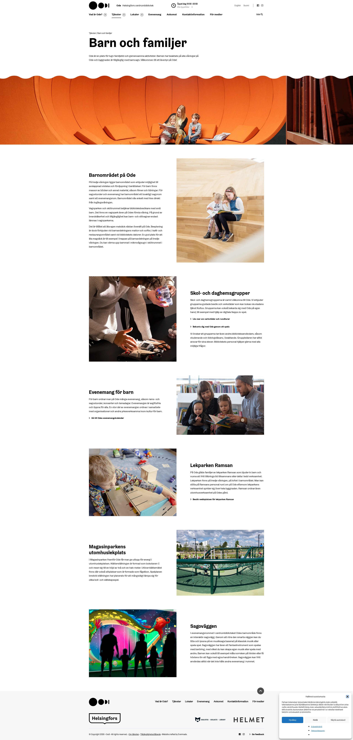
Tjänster (116, 14)
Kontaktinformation (193, 14)
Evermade (182, 734)
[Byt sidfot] (104, 14)
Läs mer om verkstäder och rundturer (211, 318)
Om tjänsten (134, 734)
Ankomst (172, 14)
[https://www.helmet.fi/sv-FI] (249, 719)
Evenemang (154, 14)
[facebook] (258, 6)
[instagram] (262, 6)
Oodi (99, 5)
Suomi (246, 5)
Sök (258, 14)
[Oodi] (99, 701)
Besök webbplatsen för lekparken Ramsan (213, 499)
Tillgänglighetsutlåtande (150, 734)
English (238, 5)
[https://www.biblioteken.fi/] (210, 719)
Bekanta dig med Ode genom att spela (211, 326)
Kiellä (315, 720)
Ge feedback (258, 734)
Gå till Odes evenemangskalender (107, 418)
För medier (216, 14)
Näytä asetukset (338, 720)
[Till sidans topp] (260, 690)
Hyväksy (292, 720)
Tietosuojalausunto (318, 731)
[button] (347, 696)
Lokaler (134, 14)
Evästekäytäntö (316, 727)
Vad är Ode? (95, 14)
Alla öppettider (183, 7)
